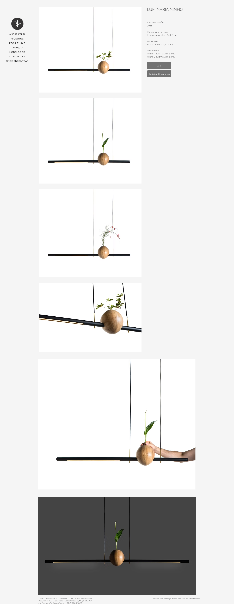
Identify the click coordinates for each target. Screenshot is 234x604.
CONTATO (17, 47)
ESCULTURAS (17, 43)
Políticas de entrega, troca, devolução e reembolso (176, 598)
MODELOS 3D (17, 51)
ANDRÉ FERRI (17, 34)
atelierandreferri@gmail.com (51, 603)
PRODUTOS (17, 38)
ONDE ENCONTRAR (17, 60)
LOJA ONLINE (17, 56)
